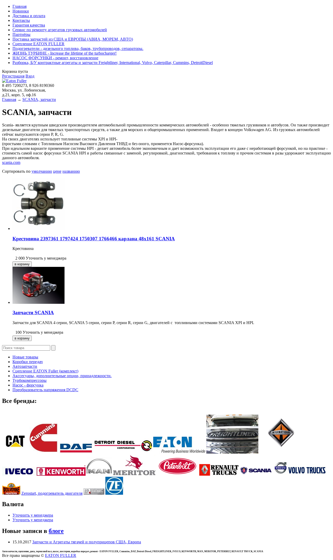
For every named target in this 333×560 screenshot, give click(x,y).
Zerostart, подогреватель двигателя (51, 493)
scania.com (11, 162)
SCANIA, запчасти (39, 99)
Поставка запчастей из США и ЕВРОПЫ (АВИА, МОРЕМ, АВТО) (72, 39)
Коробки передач (27, 361)
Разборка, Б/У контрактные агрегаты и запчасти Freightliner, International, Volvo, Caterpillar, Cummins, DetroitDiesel (112, 62)
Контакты (21, 20)
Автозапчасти (24, 366)
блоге (56, 530)
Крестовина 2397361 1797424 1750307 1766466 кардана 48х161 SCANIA (93, 238)
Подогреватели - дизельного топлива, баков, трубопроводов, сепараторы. (77, 48)
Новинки (20, 11)
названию (71, 171)
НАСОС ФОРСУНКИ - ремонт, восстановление (55, 58)
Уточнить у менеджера (32, 515)
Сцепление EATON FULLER (38, 44)
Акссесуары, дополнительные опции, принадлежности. (62, 376)
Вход (29, 76)
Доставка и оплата (28, 16)
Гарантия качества (28, 25)
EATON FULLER (60, 555)
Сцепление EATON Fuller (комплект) (45, 371)
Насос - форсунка (27, 385)
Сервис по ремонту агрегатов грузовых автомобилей (59, 30)
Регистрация (13, 76)
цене (57, 171)
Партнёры (21, 34)
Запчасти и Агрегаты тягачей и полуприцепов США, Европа (86, 542)
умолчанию (41, 171)
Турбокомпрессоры (29, 380)
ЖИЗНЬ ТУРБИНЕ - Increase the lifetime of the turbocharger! (64, 53)
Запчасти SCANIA (33, 312)
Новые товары (25, 357)
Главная (19, 6)
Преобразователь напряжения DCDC (45, 390)
